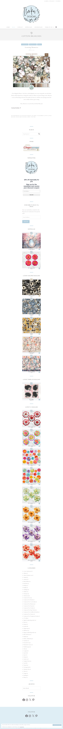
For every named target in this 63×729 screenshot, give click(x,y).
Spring (39, 44)
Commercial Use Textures (29, 614)
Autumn (25, 579)
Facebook (46, 1)
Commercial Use (27, 597)
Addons (25, 573)
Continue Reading (16, 107)
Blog (13, 27)
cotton (46, 115)
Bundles (25, 587)
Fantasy (25, 624)
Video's (25, 671)
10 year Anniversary (27, 571)
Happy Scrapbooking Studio (29, 632)
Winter (25, 677)
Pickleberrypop (26, 646)
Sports (25, 655)
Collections (25, 44)
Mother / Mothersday (28, 638)
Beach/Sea (26, 583)
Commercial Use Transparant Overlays (31, 616)
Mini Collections (27, 634)
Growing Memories (31, 47)
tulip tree (33, 116)
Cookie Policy (22, 726)
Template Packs (27, 661)
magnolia (24, 116)
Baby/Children (26, 581)
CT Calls (25, 618)
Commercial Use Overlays (29, 608)
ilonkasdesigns (15, 115)
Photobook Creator (27, 644)
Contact (20, 27)
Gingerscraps (38, 27)
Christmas (25, 593)
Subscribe (26, 221)
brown (42, 115)
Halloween (26, 630)
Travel (25, 663)
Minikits (25, 636)
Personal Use (33, 44)
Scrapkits (25, 651)
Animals (25, 577)
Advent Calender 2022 (28, 575)
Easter (25, 622)
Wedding (25, 675)
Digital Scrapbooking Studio (29, 620)
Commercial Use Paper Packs (29, 610)
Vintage (25, 673)
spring (28, 116)
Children (25, 591)
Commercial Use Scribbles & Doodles (31, 612)
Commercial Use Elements (29, 604)
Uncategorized (26, 667)
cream (17, 116)
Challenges (26, 589)
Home (8, 27)
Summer (25, 659)
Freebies (25, 626)
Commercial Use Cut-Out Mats (30, 601)
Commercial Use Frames (28, 606)
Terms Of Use (48, 27)
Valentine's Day (26, 669)
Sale (24, 648)
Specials (25, 653)
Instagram (51, 1)
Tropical (25, 665)
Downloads (28, 27)
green (20, 116)
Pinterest (58, 1)
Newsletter (26, 640)
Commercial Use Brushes (28, 599)
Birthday (25, 585)
